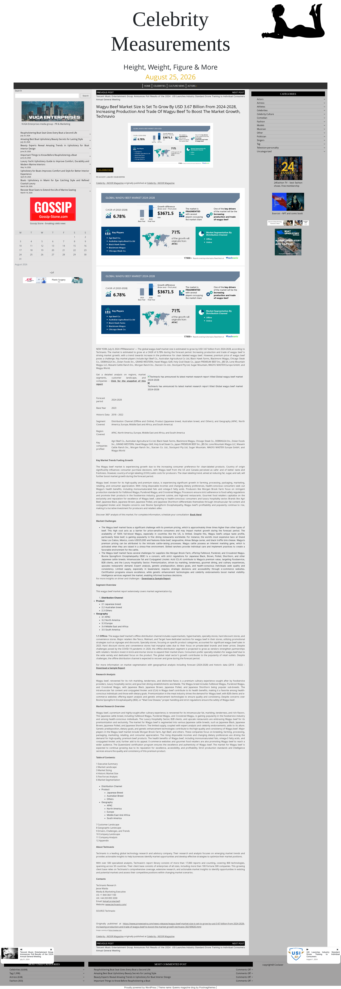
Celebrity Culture (265, 114)
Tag (258, 143)
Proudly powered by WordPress (140, 987)
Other (260, 132)
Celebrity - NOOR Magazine (110, 183)
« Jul (52, 272)
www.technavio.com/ (116, 904)
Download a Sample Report (156, 578)
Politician (261, 136)
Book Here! (196, 514)
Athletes (261, 106)
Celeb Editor (119, 177)
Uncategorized (264, 151)
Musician (261, 129)
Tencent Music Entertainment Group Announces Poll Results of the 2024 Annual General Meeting (36, 954)
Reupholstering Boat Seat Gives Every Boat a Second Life (49, 132)
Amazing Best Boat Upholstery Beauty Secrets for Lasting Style (52, 139)
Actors (192, 85)
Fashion (261, 121)
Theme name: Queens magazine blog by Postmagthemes (187, 987)
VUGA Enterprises (31, 123)
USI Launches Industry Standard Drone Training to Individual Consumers (208, 96)
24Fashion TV (281, 182)
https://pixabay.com (115, 930)
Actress (260, 102)
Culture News (176, 85)
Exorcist (276, 213)
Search (18, 90)
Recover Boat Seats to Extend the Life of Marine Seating (48, 189)
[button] (195, 378)
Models (260, 125)
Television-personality (268, 147)
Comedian (262, 117)
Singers (260, 140)
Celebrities (159, 85)
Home (147, 85)
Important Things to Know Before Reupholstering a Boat (49, 155)
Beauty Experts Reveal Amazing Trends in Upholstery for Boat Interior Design (132, 977)
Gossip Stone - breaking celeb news (48, 223)
